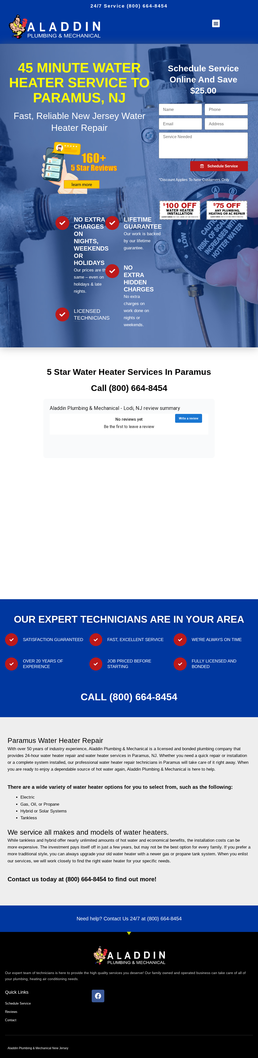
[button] (216, 23)
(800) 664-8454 (164, 918)
